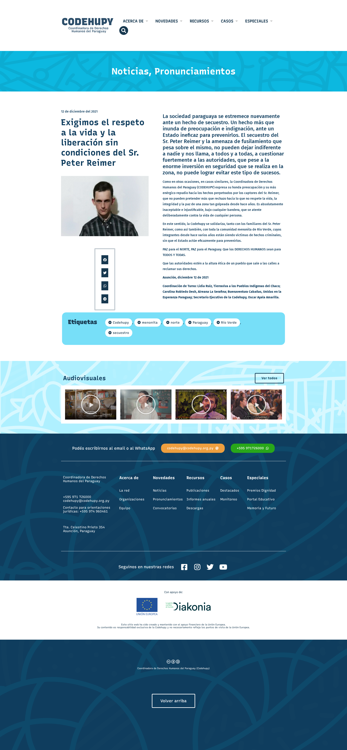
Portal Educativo (261, 499)
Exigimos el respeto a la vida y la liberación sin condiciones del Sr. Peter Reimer (102, 142)
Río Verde (229, 322)
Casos (227, 21)
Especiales (256, 21)
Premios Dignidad (261, 490)
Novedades (166, 21)
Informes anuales (201, 499)
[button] (104, 259)
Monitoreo (228, 499)
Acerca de (133, 21)
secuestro (121, 333)
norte (175, 322)
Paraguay (200, 322)
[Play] (90, 404)
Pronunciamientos (168, 499)
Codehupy (121, 322)
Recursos (199, 21)
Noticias (159, 490)
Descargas (195, 508)
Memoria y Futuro (261, 508)
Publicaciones (198, 490)
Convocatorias (165, 508)
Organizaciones (131, 499)
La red (124, 490)
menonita (150, 322)
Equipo (124, 508)
